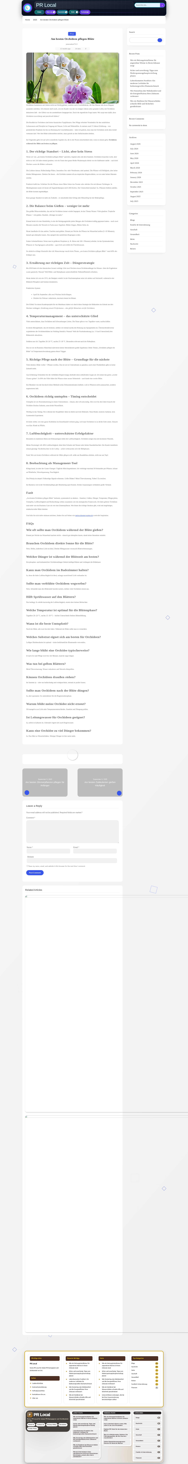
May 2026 (134, 158)
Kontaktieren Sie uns (38, 1394)
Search (132, 32)
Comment (30, 818)
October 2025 (135, 187)
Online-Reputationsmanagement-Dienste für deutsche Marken (114, 1442)
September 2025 (136, 192)
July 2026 (134, 149)
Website (30, 857)
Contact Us (40, 1424)
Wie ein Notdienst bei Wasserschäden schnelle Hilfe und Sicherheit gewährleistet (145, 103)
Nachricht (61, 12)
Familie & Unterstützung (140, 225)
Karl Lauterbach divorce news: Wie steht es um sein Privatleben (115, 1424)
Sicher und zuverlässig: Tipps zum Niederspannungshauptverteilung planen (144, 73)
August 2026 (135, 144)
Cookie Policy (32, 1428)
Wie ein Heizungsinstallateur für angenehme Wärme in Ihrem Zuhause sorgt (145, 63)
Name (30, 847)
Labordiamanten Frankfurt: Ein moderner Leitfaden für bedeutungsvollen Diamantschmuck (144, 83)
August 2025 (135, 196)
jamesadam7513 (71, 44)
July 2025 (134, 201)
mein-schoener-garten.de (84, 515)
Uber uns (50, 12)
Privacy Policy (51, 1424)
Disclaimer (62, 1424)
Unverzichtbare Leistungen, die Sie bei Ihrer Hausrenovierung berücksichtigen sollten (113, 1397)
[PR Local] (27, 7)
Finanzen (134, 1388)
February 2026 (136, 173)
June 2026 (134, 153)
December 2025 (136, 182)
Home (39, 12)
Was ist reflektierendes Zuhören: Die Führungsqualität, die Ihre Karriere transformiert (116, 1436)
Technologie (85, 12)
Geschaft (133, 230)
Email (76, 847)
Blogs (72, 34)
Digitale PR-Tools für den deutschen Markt (115, 1430)
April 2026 (134, 163)
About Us (31, 1424)
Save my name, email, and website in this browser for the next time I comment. (57, 866)
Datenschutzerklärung (39, 1387)
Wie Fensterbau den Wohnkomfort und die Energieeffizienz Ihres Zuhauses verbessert (145, 93)
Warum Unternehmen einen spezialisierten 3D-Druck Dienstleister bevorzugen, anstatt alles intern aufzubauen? (85, 1454)
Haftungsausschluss (38, 1391)
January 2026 (135, 177)
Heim (73, 12)
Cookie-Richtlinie (37, 1383)
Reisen (133, 249)
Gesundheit (134, 234)
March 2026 (135, 168)
